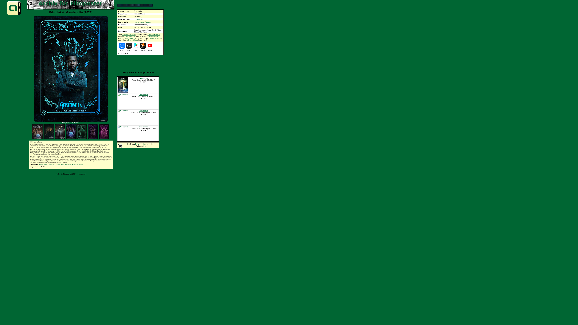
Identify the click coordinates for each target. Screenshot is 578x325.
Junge (41, 164)
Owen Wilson (133, 40)
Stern (62, 164)
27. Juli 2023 (138, 19)
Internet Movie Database (143, 22)
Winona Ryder (154, 38)
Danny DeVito (130, 36)
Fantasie (75, 164)
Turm (50, 164)
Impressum (82, 174)
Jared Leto (129, 38)
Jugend (81, 164)
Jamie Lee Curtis (128, 35)
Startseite (38, 8)
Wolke (58, 164)
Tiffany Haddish (152, 36)
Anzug (45, 164)
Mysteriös (68, 164)
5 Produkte (140, 144)
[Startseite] (13, 15)
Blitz (54, 164)
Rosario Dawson (154, 35)
